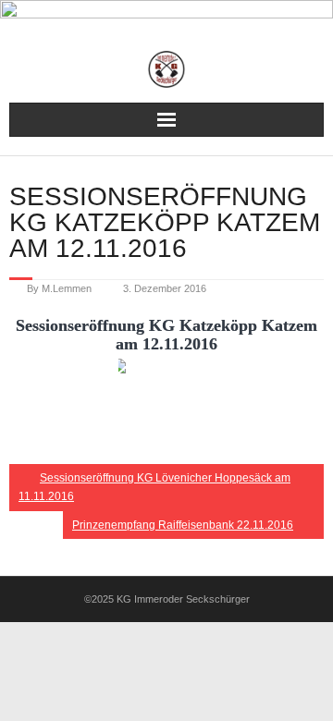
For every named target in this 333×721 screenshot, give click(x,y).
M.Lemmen (67, 288)
